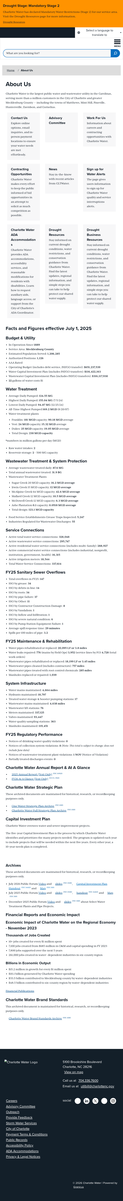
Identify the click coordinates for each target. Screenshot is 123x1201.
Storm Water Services (21, 1123)
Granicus (78, 1187)
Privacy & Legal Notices (23, 1156)
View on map (73, 1072)
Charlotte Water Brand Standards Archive (40, 1018)
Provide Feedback (19, 1117)
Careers (11, 1100)
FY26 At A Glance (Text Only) (36, 779)
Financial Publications (20, 991)
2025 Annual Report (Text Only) (37, 774)
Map (47, 888)
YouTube (104, 1101)
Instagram (113, 1101)
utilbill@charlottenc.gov (97, 1086)
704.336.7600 (88, 1080)
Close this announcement (119, 3)
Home (11, 70)
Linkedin (87, 1101)
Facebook (78, 1101)
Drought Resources (14, 22)
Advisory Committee (20, 1106)
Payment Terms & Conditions (27, 1134)
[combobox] (99, 32)
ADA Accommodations (22, 1151)
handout (87, 892)
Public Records (16, 1139)
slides (63, 884)
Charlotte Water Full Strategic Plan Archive (43, 810)
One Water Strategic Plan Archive (37, 806)
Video (42, 884)
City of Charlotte (17, 1128)
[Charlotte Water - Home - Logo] (27, 44)
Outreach (12, 1111)
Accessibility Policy (19, 1145)
